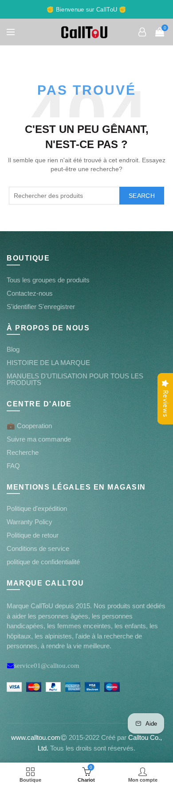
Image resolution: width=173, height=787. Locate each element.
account (142, 32)
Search (142, 195)
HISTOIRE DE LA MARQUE (48, 362)
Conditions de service (38, 548)
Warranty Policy (29, 522)
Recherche (23, 452)
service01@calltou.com (46, 665)
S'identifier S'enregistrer (41, 306)
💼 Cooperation (29, 426)
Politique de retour (33, 535)
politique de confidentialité (43, 562)
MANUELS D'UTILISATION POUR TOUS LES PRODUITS (75, 379)
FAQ (13, 466)
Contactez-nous (30, 293)
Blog (13, 349)
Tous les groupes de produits (48, 280)
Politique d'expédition (37, 508)
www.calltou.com (35, 737)
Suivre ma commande (39, 439)
